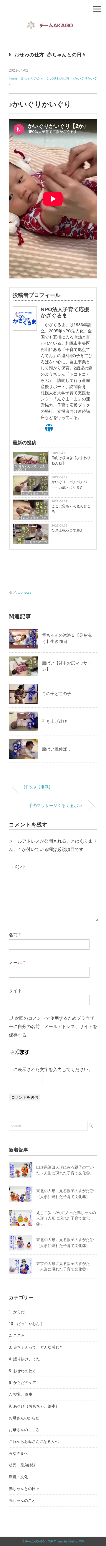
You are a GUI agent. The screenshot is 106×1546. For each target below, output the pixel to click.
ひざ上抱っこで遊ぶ (67, 530)
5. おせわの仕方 (26, 54)
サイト (15, 990)
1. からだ (17, 1312)
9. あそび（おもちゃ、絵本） (34, 1406)
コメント (17, 866)
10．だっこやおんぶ (26, 1323)
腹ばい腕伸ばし (56, 749)
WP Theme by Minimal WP (66, 1541)
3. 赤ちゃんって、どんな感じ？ (30, 468)
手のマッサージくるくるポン (55, 805)
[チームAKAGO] (53, 24)
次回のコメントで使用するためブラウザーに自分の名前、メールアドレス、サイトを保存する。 (53, 1026)
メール (17, 962)
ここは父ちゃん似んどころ (71, 509)
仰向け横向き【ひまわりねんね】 (71, 460)
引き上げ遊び (54, 721)
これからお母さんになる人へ (34, 1441)
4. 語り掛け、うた (35, 493)
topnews (24, 592)
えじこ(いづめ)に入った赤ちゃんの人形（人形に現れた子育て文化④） (66, 1218)
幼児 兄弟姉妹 (22, 1465)
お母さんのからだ (24, 1418)
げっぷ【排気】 (38, 786)
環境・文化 (18, 1477)
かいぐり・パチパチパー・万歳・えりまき (69, 484)
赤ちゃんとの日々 (67, 54)
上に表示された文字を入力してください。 (51, 1069)
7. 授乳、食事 (20, 1394)
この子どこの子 (56, 693)
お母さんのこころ (24, 1430)
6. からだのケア (22, 1382)
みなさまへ (18, 1453)
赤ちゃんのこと (22, 1500)
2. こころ (17, 1335)
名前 (15, 934)
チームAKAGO (35, 1541)
